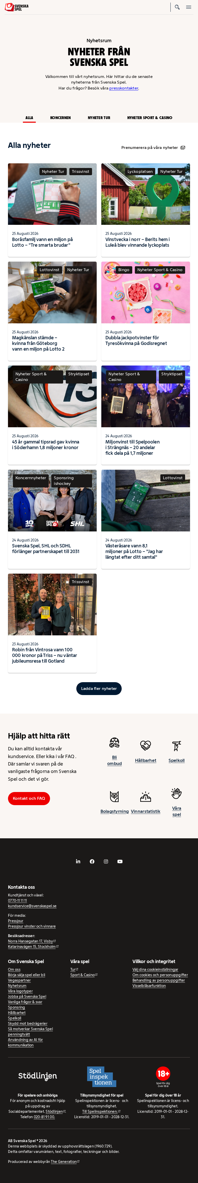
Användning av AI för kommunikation (25, 1042)
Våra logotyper (20, 991)
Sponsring (16, 1007)
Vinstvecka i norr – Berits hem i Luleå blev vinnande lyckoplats (137, 242)
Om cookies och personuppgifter (160, 975)
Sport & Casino (82, 975)
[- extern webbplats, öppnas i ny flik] (78, 861)
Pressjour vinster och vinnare (32, 926)
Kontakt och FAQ (29, 798)
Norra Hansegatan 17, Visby (30, 941)
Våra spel (176, 811)
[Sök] (177, 7)
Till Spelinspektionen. (100, 1111)
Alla (29, 117)
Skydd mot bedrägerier (27, 1023)
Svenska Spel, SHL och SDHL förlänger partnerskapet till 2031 (45, 548)
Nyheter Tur (99, 117)
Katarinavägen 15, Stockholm (31, 946)
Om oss (14, 969)
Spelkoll (177, 760)
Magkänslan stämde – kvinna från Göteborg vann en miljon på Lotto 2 (38, 343)
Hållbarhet (145, 760)
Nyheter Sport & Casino (149, 117)
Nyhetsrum (17, 985)
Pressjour (15, 921)
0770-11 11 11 (17, 900)
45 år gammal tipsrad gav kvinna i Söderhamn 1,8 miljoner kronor (45, 444)
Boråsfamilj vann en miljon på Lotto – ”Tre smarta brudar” (42, 242)
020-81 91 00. (44, 1117)
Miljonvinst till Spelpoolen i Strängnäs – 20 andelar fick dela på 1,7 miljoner (132, 447)
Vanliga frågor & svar (25, 1002)
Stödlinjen (54, 1111)
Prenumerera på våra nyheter (149, 147)
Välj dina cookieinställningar (155, 969)
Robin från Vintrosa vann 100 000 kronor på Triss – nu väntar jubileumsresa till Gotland (44, 655)
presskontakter (123, 88)
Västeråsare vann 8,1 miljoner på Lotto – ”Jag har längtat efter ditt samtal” (134, 551)
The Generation (64, 1161)
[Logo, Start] (17, 7)
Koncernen (60, 117)
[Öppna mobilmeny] (188, 7)
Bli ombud (114, 760)
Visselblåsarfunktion (149, 985)
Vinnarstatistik (145, 811)
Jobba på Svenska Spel (27, 996)
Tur (73, 969)
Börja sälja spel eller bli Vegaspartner (26, 978)
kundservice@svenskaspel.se (32, 906)
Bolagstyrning (115, 811)
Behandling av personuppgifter (159, 980)
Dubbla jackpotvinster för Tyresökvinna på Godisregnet (136, 340)
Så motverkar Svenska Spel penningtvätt (30, 1032)
